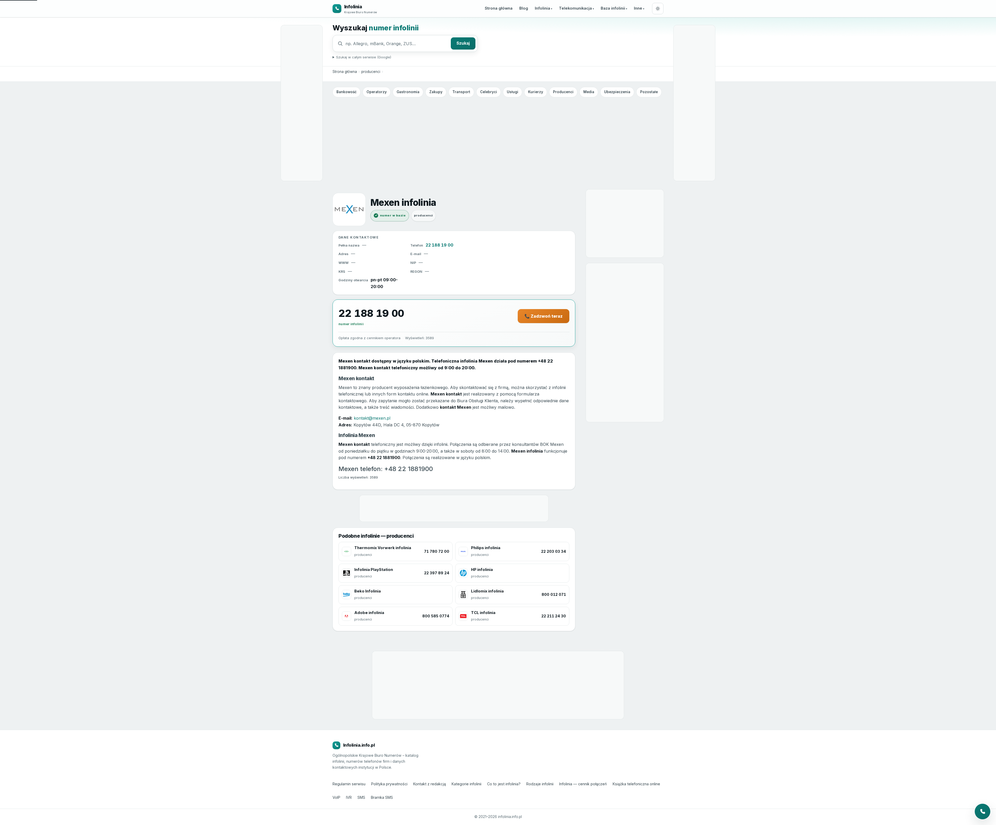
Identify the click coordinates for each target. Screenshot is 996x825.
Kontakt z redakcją (429, 784)
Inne (638, 8)
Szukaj (463, 43)
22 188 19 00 (439, 245)
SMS (361, 797)
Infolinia (542, 8)
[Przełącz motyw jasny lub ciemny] (657, 8)
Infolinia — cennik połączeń (583, 784)
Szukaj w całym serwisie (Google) (363, 57)
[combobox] (396, 44)
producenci (370, 72)
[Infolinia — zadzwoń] (982, 811)
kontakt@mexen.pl (372, 418)
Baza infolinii (613, 8)
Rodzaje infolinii (540, 784)
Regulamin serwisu (349, 784)
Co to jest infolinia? (504, 784)
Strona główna (499, 8)
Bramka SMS (382, 797)
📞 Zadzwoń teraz (543, 316)
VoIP (336, 797)
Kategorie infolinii (466, 784)
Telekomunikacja (575, 8)
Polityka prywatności (389, 784)
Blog (523, 8)
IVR (349, 797)
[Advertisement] (498, 138)
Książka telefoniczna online (636, 784)
